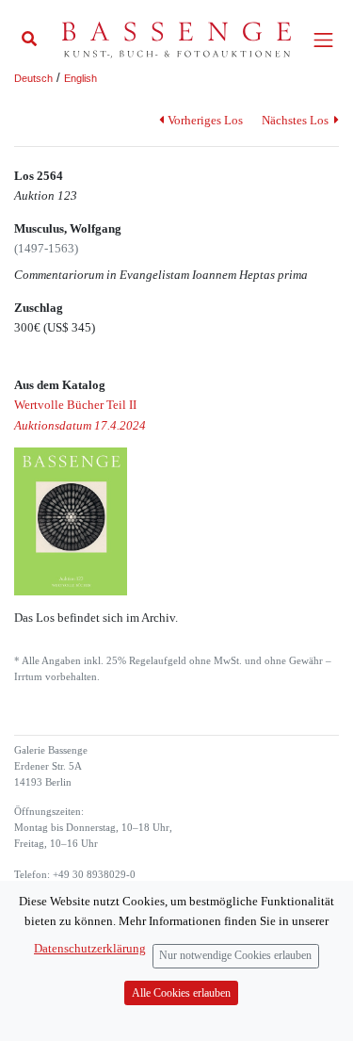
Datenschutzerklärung (90, 948)
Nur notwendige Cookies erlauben (235, 956)
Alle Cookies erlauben (181, 993)
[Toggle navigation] (323, 40)
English (80, 78)
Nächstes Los (296, 120)
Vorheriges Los (205, 120)
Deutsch (33, 78)
